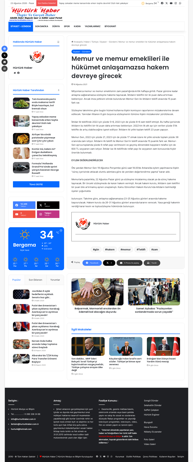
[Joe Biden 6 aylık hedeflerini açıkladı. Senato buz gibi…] (21, 294)
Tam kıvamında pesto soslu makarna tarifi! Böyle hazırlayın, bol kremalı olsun (44, 104)
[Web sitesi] (15, 73)
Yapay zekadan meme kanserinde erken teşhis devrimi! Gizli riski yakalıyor (93, 3)
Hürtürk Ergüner (151, 414)
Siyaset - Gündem (108, 42)
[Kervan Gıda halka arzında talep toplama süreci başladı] (21, 344)
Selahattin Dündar (152, 405)
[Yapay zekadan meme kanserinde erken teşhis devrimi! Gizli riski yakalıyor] (21, 121)
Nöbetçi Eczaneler (153, 432)
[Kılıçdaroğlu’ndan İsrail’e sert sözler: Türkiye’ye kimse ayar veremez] (125, 346)
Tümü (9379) (36, 184)
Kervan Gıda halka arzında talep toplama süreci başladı (44, 344)
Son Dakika (41, 26)
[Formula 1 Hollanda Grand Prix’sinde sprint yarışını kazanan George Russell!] (21, 167)
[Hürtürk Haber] (36, 14)
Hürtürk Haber (22, 68)
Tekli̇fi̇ (141, 249)
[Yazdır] (5, 69)
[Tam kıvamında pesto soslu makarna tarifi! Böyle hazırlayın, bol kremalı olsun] (21, 103)
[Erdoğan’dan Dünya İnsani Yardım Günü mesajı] (163, 346)
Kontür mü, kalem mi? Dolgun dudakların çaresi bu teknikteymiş (44, 152)
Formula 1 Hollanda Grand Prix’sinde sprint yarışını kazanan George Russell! (45, 168)
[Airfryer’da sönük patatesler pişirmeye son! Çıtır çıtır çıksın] (21, 138)
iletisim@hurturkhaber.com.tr (25, 424)
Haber (87, 42)
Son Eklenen (35, 279)
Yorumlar (55, 279)
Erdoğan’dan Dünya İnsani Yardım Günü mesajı (161, 360)
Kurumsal (119, 456)
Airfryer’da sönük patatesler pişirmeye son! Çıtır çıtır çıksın (43, 137)
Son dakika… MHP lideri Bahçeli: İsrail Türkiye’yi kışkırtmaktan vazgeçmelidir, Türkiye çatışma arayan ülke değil (87, 364)
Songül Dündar (151, 400)
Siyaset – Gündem (21, 26)
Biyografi (110, 26)
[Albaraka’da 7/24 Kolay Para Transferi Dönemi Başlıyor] (21, 358)
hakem (111, 249)
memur (126, 249)
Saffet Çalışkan (151, 410)
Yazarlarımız (92, 26)
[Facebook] (77, 239)
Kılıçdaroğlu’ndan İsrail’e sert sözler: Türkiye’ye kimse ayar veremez (125, 361)
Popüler (16, 279)
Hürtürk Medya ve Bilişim (69, 456)
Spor (67, 26)
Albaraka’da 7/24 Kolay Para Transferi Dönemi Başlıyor (45, 358)
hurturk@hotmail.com (21, 429)
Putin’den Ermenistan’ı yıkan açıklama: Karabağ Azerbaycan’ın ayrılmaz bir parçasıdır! (45, 310)
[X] (5, 55)
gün (97, 249)
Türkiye (95, 42)
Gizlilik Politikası (133, 456)
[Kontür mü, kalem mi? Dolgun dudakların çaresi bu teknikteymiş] (21, 153)
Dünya (56, 26)
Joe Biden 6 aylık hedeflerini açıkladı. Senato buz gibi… (43, 294)
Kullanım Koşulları (167, 456)
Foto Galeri (149, 439)
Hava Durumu (150, 427)
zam (155, 249)
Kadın (77, 26)
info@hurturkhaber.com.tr (23, 419)
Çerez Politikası (150, 456)
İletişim (180, 456)
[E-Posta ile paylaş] (5, 62)
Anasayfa (77, 42)
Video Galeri (150, 444)
